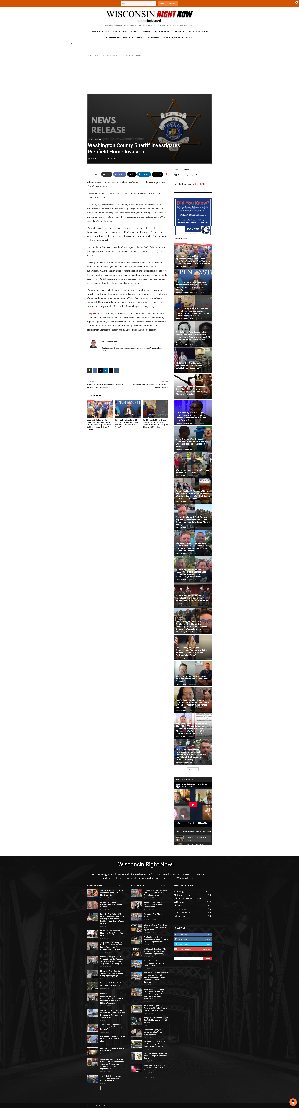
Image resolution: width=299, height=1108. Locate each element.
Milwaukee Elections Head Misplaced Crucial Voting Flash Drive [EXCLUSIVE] (112, 933)
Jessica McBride (181, 266)
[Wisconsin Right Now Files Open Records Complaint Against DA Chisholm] (136, 1056)
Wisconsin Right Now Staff (184, 292)
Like (209, 934)
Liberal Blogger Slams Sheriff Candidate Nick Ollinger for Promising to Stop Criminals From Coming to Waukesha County (191, 625)
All (114, 886)
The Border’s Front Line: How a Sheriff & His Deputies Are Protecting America (155, 892)
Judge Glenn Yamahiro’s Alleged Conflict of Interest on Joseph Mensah (156, 1020)
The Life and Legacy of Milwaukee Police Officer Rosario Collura (153, 1032)
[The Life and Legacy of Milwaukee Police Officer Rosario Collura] (136, 1033)
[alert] (193, 175)
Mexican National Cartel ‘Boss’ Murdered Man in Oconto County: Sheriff (155, 904)
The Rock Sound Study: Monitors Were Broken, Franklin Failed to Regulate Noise (156, 939)
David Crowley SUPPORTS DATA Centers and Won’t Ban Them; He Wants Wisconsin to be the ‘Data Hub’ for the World (191, 416)
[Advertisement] (149, 74)
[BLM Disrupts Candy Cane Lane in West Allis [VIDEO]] (92, 1051)
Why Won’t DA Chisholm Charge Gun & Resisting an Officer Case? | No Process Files (155, 1044)
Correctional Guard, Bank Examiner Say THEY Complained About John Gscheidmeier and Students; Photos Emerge (193, 521)
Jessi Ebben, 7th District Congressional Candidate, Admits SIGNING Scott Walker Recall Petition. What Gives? (191, 651)
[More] (166, 174)
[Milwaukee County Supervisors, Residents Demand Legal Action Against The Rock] (136, 928)
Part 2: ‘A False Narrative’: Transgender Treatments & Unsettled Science (154, 963)
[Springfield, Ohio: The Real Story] (136, 917)
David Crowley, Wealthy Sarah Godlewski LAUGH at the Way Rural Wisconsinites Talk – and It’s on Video (192, 442)
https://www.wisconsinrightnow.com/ (111, 344)
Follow (207, 939)
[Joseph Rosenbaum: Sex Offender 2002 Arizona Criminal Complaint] (92, 905)
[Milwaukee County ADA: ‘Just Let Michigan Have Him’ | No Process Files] (136, 1068)
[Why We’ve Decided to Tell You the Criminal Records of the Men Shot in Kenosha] (92, 893)
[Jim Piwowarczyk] (89, 159)
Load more (192, 769)
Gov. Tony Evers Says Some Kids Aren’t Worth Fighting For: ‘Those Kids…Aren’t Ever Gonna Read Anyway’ (191, 286)
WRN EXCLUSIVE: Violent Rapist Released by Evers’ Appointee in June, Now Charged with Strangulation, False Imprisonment (112, 1063)
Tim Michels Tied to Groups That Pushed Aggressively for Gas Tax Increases (111, 1078)
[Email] (111, 370)
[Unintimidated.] (149, 16)
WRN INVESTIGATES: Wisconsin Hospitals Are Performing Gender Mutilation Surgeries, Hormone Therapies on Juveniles (156, 977)
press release (97, 313)
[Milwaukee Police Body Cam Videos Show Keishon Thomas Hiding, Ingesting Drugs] (92, 974)
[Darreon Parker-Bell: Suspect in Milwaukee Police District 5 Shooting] (92, 1039)
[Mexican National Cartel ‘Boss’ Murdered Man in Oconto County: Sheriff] (136, 905)
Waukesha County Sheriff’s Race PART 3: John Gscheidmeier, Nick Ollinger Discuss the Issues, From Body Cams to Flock (191, 547)
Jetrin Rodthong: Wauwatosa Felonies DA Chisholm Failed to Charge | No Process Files (155, 1008)
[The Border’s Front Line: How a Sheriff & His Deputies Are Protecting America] (136, 893)
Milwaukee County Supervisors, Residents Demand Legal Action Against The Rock (156, 927)
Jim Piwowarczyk (98, 159)
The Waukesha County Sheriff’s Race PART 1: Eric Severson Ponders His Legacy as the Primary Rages (192, 599)
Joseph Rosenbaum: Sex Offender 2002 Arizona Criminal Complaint (112, 904)
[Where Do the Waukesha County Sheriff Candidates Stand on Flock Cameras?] (193, 673)
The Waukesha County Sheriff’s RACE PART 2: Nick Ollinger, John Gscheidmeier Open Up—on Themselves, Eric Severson (191, 573)
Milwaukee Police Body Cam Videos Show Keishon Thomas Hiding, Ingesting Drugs (112, 973)
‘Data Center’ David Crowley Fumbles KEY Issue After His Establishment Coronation (189, 365)
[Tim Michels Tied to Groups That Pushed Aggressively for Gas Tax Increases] (92, 1079)
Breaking (95, 55)
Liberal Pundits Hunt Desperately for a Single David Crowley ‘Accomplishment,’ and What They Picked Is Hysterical (191, 390)
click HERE (199, 184)
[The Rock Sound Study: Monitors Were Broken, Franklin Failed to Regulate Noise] (136, 940)
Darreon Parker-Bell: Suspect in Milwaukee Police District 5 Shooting (112, 1039)
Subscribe (206, 949)
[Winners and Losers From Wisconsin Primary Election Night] (193, 465)
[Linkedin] (105, 370)
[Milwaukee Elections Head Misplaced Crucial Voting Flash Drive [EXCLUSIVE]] (92, 934)
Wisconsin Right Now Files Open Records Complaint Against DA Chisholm (156, 1056)
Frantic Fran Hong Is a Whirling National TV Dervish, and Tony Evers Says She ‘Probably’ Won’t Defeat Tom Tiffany (192, 703)
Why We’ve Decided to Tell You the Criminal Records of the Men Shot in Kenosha (112, 892)
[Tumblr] (116, 370)
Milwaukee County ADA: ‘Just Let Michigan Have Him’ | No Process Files (155, 1067)
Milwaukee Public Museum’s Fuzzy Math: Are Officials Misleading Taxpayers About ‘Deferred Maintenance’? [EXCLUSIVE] (155, 993)
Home (89, 55)
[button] (71, 43)
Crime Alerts (98, 139)
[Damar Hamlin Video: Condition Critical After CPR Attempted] (92, 986)
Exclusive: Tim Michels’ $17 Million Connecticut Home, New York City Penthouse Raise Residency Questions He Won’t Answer (112, 918)
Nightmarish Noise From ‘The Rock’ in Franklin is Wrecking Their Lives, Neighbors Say (155, 951)
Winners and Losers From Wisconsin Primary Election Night (193, 471)
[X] (100, 370)
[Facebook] (103, 354)
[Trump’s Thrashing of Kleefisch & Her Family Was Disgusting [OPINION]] (92, 1028)
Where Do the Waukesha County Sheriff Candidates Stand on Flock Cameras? (192, 678)
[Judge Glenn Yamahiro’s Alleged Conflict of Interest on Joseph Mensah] (136, 1021)
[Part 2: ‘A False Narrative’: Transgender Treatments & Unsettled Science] (136, 964)
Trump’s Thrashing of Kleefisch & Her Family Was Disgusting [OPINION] (112, 1027)
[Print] (89, 370)
